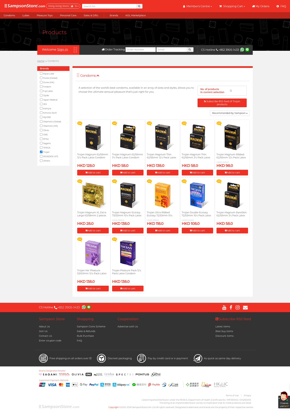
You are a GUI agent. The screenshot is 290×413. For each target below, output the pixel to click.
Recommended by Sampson (229, 113)
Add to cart (94, 172)
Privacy (247, 395)
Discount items (224, 335)
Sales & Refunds (86, 331)
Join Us (43, 331)
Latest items (222, 326)
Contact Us (45, 335)
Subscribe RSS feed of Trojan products (223, 103)
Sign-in (62, 49)
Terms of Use (232, 395)
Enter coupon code (50, 340)
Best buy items (224, 331)
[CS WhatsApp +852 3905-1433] (242, 49)
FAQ (79, 340)
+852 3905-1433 (229, 49)
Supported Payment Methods (53, 380)
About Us (44, 326)
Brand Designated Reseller (52, 371)
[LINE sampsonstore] (247, 49)
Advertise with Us (127, 326)
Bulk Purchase (85, 335)
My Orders (262, 6)
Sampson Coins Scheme (91, 326)
